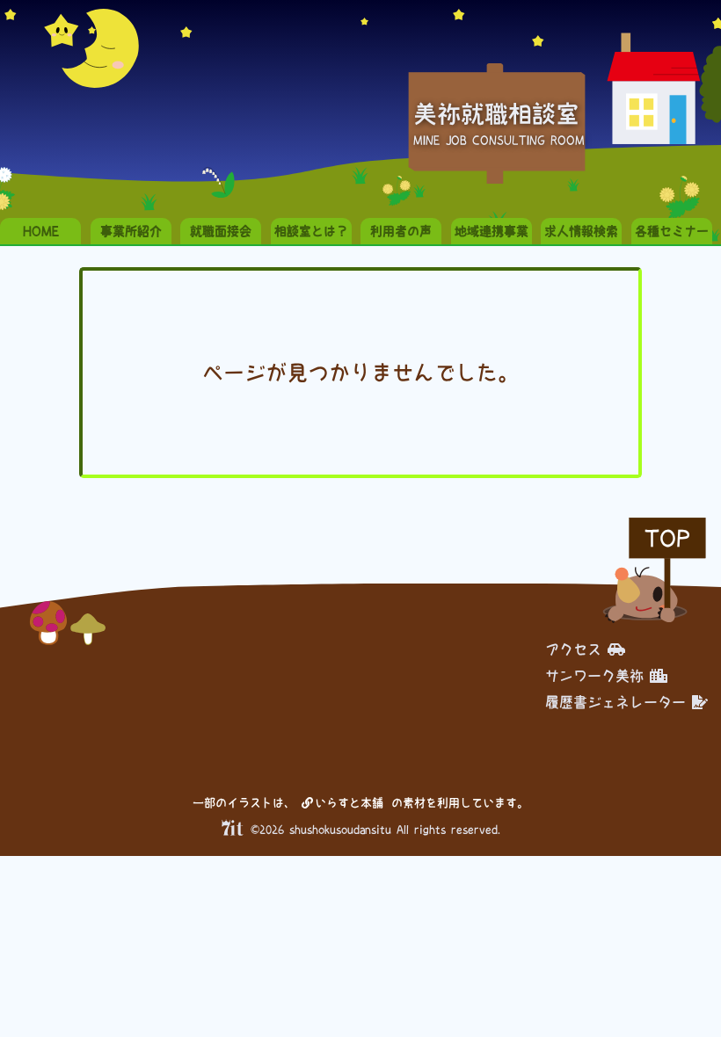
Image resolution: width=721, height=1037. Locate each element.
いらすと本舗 (352, 803)
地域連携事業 (491, 231)
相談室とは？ (311, 231)
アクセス (573, 649)
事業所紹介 (131, 231)
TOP (667, 538)
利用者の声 (401, 231)
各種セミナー (672, 231)
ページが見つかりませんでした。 (360, 372)
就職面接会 (220, 231)
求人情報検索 (581, 231)
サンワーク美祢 (594, 676)
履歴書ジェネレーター (615, 702)
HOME (41, 231)
